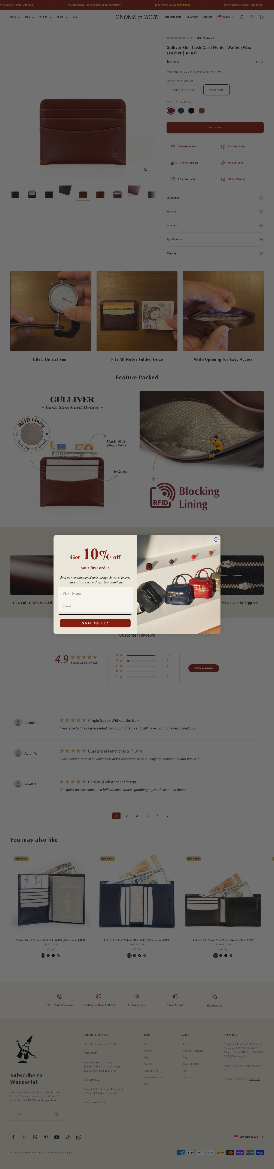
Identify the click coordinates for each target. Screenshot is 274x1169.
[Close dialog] (216, 539)
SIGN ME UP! (95, 623)
